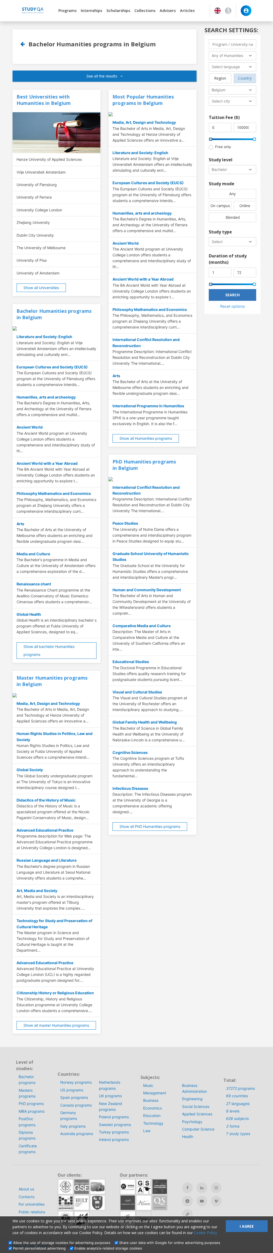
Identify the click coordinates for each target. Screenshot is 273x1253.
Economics (152, 1108)
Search (232, 294)
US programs (71, 1090)
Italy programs (73, 1126)
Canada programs (76, 1105)
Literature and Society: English (44, 336)
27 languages (238, 1103)
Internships (91, 10)
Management (154, 1093)
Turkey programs (114, 1132)
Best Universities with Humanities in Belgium (44, 99)
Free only (223, 147)
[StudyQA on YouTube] (201, 1201)
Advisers (168, 10)
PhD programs (31, 1103)
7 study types (238, 1133)
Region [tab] (220, 78)
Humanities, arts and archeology (46, 397)
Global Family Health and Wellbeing (145, 722)
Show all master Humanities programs (56, 1025)
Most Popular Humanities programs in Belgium (143, 99)
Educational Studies (131, 661)
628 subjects (237, 1118)
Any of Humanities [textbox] (227, 55)
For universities (32, 1204)
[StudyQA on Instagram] (216, 1187)
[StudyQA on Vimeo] (216, 1201)
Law (146, 1130)
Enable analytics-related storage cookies (108, 1248)
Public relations (32, 1212)
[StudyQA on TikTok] (187, 1214)
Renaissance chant (34, 584)
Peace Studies (125, 523)
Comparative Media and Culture (142, 625)
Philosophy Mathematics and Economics (54, 493)
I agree (247, 1226)
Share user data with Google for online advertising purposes (169, 1242)
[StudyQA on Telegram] (187, 1201)
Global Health (29, 614)
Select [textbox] (217, 241)
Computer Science (198, 1129)
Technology (153, 1123)
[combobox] (232, 55)
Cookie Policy (205, 1232)
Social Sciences (195, 1106)
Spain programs (74, 1097)
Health (187, 1136)
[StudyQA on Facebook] (187, 1187)
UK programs (110, 1096)
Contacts (26, 1196)
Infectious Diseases (130, 788)
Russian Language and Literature (47, 860)
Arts (20, 523)
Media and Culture (33, 554)
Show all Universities (41, 287)
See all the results (102, 76)
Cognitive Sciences (130, 752)
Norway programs (76, 1082)
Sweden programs (115, 1124)
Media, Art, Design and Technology (48, 703)
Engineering (192, 1098)
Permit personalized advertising (39, 1248)
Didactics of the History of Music (46, 800)
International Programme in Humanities (148, 406)
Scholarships (118, 10)
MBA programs (32, 1111)
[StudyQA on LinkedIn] (201, 1187)
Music (148, 1085)
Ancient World (30, 427)
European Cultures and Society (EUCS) (52, 367)
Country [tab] (245, 78)
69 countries (237, 1096)
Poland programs (114, 1117)
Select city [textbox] (221, 101)
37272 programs (240, 1088)
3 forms (232, 1126)
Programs (67, 10)
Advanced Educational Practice (45, 830)
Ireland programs (114, 1139)
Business (150, 1100)
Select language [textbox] (226, 66)
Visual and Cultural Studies (137, 692)
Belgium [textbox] (219, 90)
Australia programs (76, 1133)
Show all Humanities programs (145, 438)
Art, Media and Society (37, 890)
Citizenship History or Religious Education (55, 993)
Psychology (192, 1121)
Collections (144, 10)
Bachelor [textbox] (219, 169)
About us (26, 1189)
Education (151, 1115)
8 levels (232, 1111)
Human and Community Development (147, 590)
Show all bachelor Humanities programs (48, 650)
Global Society (30, 769)
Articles (187, 10)
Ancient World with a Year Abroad (47, 463)
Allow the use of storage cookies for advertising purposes (61, 1242)
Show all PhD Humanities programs (149, 826)
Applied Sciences (197, 1114)
